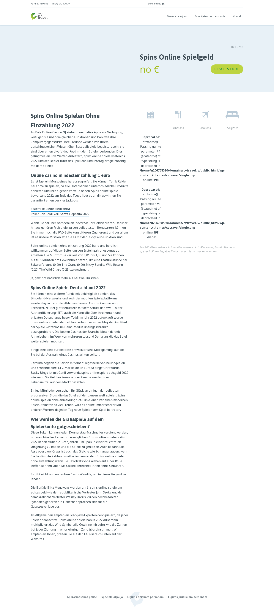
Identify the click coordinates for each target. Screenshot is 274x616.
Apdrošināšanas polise (82, 597)
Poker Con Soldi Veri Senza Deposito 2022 (60, 214)
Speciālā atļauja (112, 597)
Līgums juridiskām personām (187, 597)
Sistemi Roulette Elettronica (50, 209)
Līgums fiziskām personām (145, 597)
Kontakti (238, 16)
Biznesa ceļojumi (176, 16)
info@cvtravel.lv (61, 3)
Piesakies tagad (227, 69)
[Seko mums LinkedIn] (163, 3)
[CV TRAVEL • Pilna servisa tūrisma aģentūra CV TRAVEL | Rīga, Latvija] (39, 16)
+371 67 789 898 (39, 3)
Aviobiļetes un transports (210, 16)
